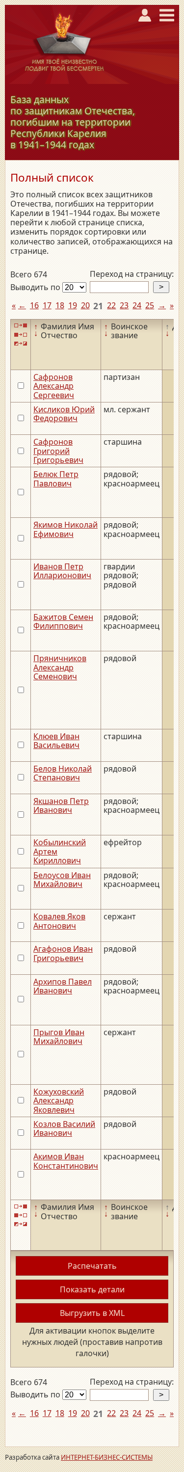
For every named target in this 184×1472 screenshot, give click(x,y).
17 (47, 305)
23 (124, 305)
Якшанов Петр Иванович (61, 805)
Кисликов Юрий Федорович (64, 414)
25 (149, 305)
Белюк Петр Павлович (56, 478)
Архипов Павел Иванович (62, 986)
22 (111, 305)
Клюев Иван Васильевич (56, 740)
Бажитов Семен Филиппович (63, 621)
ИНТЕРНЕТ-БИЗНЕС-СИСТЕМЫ (107, 1457)
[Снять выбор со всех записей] (20, 334)
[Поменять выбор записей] (20, 344)
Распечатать (92, 1265)
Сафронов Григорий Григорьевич (58, 450)
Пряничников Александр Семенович (59, 667)
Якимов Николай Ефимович (65, 529)
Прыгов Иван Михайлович (58, 1036)
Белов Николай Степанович (62, 773)
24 (136, 305)
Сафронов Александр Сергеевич (53, 386)
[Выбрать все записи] (20, 325)
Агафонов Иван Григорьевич (63, 953)
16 (34, 305)
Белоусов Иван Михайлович (62, 879)
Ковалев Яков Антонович (59, 921)
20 (85, 305)
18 (59, 305)
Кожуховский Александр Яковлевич (58, 1100)
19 (72, 305)
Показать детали (92, 1289)
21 (98, 306)
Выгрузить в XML (92, 1313)
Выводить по (36, 287)
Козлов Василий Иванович (64, 1128)
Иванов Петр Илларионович (62, 571)
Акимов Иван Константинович (65, 1161)
